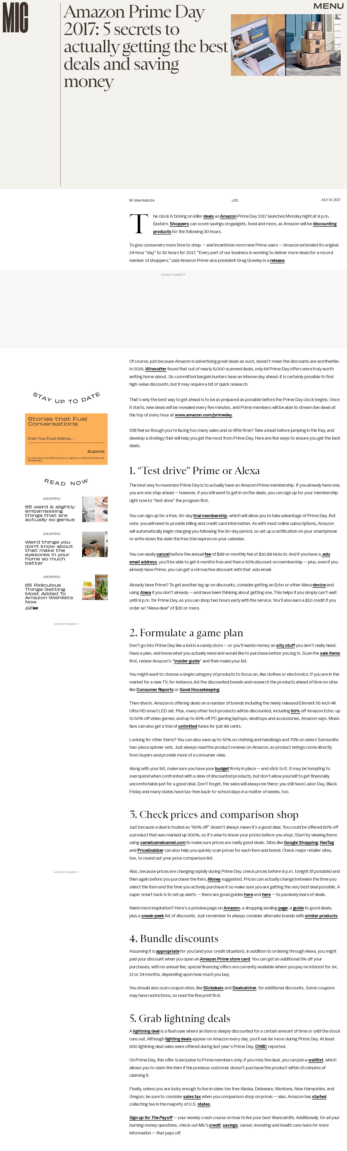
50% (295, 711)
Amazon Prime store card (225, 959)
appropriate (167, 951)
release (277, 260)
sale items (330, 653)
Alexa (145, 592)
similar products (321, 915)
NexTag (327, 842)
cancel (163, 554)
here (248, 894)
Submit (96, 451)
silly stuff (285, 645)
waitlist (315, 1060)
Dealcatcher (244, 988)
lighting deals (178, 1039)
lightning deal (146, 1031)
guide (298, 908)
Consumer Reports (155, 689)
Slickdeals (213, 988)
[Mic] (15, 17)
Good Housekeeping (199, 689)
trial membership (210, 515)
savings (230, 1125)
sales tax (192, 1096)
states (204, 1104)
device (319, 585)
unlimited (187, 726)
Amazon (228, 216)
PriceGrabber (150, 850)
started (319, 1096)
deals (208, 216)
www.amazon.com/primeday (203, 415)
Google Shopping (301, 842)
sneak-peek (152, 915)
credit (215, 1125)
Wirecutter (155, 369)
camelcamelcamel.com (163, 842)
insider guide (187, 661)
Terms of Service (91, 458)
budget (222, 768)
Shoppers (179, 223)
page (283, 908)
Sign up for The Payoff (151, 1117)
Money (214, 879)
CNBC (261, 1046)
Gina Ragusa (144, 200)
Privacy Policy (35, 460)
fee (208, 554)
